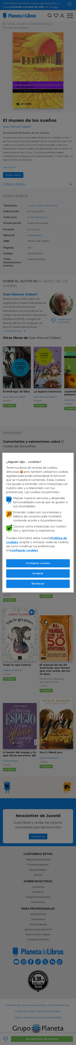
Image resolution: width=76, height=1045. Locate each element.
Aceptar (38, 573)
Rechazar (38, 583)
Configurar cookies (38, 563)
